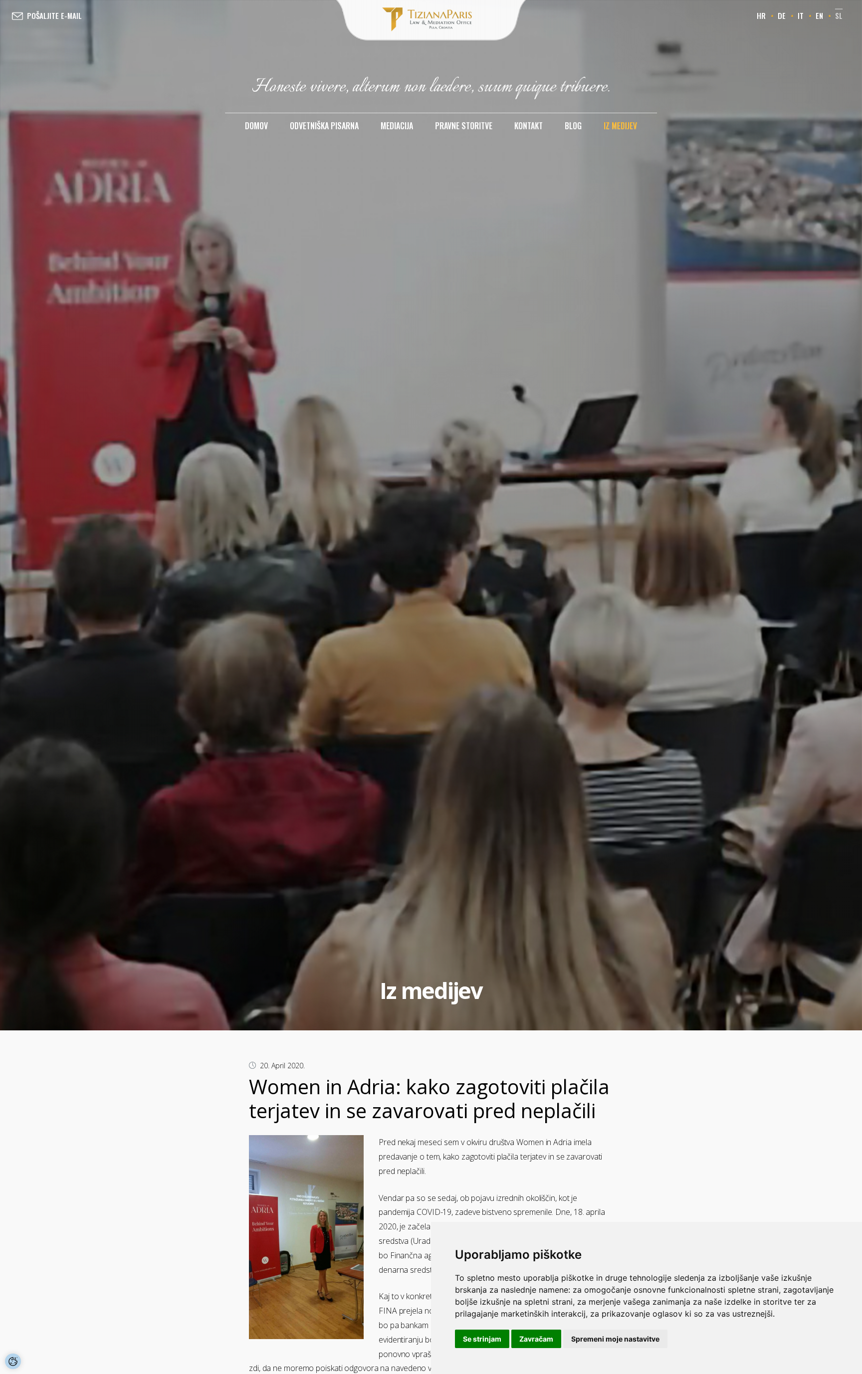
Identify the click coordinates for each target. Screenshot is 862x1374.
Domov (256, 126)
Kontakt (528, 126)
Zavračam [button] (536, 1339)
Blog (573, 126)
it (801, 15)
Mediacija (397, 126)
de (782, 15)
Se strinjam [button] (482, 1339)
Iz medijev (620, 126)
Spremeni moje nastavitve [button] (615, 1339)
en (819, 15)
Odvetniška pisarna (324, 126)
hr (761, 15)
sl (839, 15)
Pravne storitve (463, 126)
